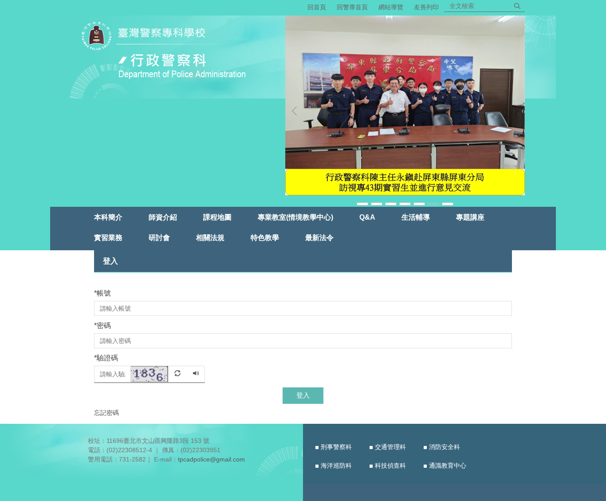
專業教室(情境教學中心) (295, 217)
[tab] (362, 203)
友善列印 (426, 7)
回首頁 (316, 7)
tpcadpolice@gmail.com (211, 459)
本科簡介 (108, 217)
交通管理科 (390, 446)
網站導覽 (390, 7)
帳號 (102, 293)
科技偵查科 (390, 465)
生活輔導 (415, 217)
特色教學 (265, 237)
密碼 (102, 325)
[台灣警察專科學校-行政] (167, 51)
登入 (303, 395)
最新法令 (319, 237)
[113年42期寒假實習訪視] (423, 106)
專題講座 (470, 217)
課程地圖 (217, 217)
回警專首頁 (352, 7)
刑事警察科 (336, 446)
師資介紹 (163, 217)
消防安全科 (444, 446)
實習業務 (108, 237)
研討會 (159, 237)
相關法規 (210, 237)
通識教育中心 (447, 465)
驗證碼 (106, 358)
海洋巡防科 (336, 465)
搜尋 (517, 6)
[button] (296, 111)
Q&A (367, 217)
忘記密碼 (106, 412)
